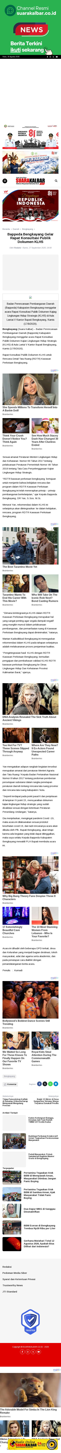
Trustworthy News (13, 1285)
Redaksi (7, 1266)
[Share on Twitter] (45, 1084)
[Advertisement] (30, 91)
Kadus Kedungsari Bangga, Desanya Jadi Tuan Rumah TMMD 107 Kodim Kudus (41, 1120)
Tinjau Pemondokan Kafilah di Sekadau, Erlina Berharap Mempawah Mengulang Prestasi (15, 1102)
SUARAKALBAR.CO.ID (33, 1347)
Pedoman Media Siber (15, 1273)
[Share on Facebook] (39, 1084)
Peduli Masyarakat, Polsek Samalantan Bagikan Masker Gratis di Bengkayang (41, 1156)
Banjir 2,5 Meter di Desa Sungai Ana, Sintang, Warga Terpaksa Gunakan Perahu (46, 1101)
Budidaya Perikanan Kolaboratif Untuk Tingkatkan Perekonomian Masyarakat (43, 1138)
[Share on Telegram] (55, 1084)
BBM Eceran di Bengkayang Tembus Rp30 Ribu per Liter (39, 1227)
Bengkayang (9, 1076)
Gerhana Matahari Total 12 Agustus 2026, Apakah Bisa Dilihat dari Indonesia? (39, 1243)
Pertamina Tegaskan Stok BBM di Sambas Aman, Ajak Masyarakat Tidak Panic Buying (39, 1193)
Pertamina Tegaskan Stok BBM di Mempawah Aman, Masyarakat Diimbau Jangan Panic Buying (40, 1177)
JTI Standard (10, 1291)
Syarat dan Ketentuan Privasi (19, 1279)
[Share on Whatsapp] (50, 1084)
